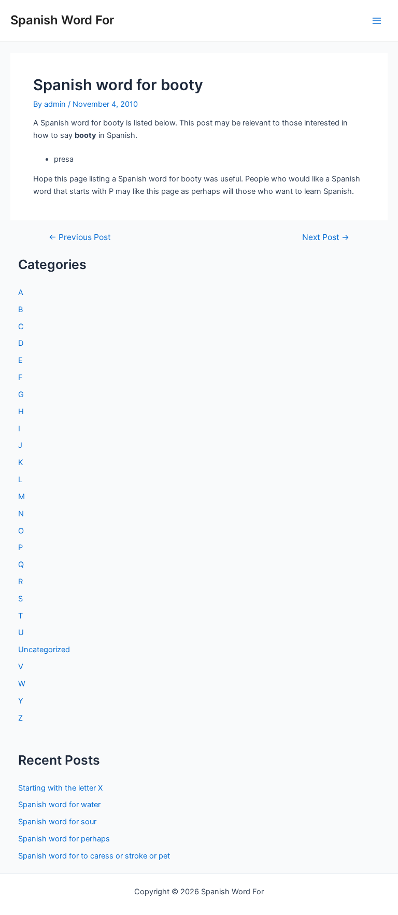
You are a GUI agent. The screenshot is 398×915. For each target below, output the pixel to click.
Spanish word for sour (57, 821)
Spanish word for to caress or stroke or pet (94, 856)
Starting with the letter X (60, 788)
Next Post (325, 237)
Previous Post (80, 237)
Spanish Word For (62, 19)
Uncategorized (44, 649)
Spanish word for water (59, 804)
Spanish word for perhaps (64, 838)
